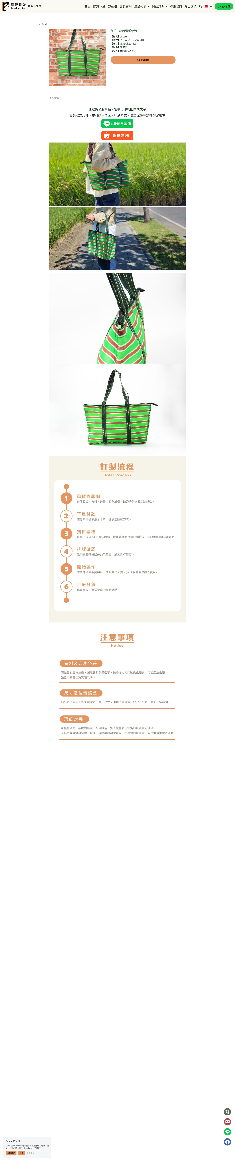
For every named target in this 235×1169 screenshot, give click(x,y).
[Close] (177, 551)
